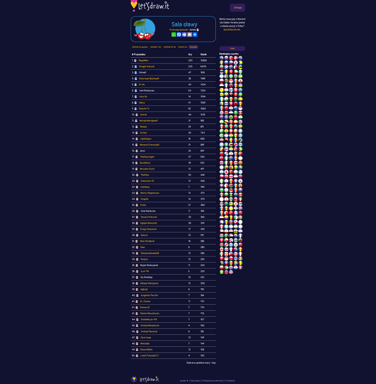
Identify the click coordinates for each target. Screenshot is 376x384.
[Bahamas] (240, 63)
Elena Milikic (146, 349)
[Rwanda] (240, 76)
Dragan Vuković (147, 66)
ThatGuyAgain (147, 156)
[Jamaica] (231, 195)
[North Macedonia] (240, 163)
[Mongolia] (235, 149)
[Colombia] (226, 217)
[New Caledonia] (240, 254)
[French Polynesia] (226, 199)
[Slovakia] (240, 190)
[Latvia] (221, 140)
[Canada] (221, 249)
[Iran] (226, 231)
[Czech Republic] (231, 63)
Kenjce (144, 259)
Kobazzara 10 (147, 181)
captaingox (145, 138)
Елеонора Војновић (149, 78)
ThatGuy (145, 174)
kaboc (142, 102)
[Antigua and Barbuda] (240, 199)
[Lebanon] (231, 154)
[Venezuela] (221, 67)
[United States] (221, 113)
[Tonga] (221, 158)
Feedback (230, 380)
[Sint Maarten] (226, 208)
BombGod (145, 162)
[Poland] (221, 81)
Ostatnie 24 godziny (140, 47)
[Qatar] (235, 67)
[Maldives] (226, 126)
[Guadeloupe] (231, 163)
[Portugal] (240, 154)
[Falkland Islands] (221, 58)
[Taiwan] (240, 245)
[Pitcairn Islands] (240, 58)
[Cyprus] (221, 199)
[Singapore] (240, 108)
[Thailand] (226, 104)
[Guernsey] (226, 254)
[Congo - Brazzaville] (221, 149)
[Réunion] (221, 208)
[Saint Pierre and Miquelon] (240, 217)
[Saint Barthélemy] (240, 236)
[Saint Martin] (226, 85)
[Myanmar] (226, 108)
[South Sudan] (221, 195)
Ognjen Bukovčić (148, 223)
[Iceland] (231, 267)
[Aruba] (231, 245)
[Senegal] (221, 63)
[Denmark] (235, 58)
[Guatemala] (240, 222)
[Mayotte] (240, 181)
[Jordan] (226, 267)
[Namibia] (235, 76)
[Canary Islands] (240, 249)
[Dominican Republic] (235, 208)
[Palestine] (221, 213)
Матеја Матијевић (149, 120)
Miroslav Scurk (147, 168)
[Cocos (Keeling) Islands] (231, 158)
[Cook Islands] (235, 108)
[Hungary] (226, 90)
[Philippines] (231, 254)
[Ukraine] (231, 208)
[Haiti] (226, 263)
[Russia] (226, 58)
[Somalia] (221, 145)
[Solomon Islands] (221, 131)
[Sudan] (231, 236)
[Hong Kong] (221, 240)
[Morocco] (240, 213)
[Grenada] (221, 272)
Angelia (144, 199)
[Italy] (226, 163)
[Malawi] (226, 272)
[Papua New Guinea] (226, 140)
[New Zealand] (221, 117)
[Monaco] (231, 81)
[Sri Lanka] (240, 186)
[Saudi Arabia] (221, 190)
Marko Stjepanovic (149, 193)
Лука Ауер (146, 337)
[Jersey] (235, 204)
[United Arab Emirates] (221, 231)
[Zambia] (226, 236)
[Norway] (240, 208)
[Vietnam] (231, 72)
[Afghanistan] (221, 263)
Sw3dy (143, 132)
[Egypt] (221, 85)
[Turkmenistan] (226, 204)
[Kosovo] (221, 126)
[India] (240, 117)
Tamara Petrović (148, 217)
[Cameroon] (231, 167)
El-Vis (142, 84)
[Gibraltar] (240, 81)
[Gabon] (231, 149)
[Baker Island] (235, 254)
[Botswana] (235, 240)
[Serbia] (221, 204)
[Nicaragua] (226, 181)
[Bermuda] (226, 176)
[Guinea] (240, 263)
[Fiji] (240, 135)
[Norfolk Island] (240, 72)
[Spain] (240, 99)
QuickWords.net (232, 29)
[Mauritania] (240, 94)
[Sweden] (240, 126)
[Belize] (235, 181)
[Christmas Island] (240, 167)
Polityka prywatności (212, 380)
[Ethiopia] (235, 122)
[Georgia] (231, 176)
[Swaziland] (235, 199)
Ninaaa (143, 126)
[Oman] (231, 258)
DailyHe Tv (144, 108)
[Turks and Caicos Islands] (235, 236)
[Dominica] (231, 117)
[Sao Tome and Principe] (221, 94)
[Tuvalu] (240, 172)
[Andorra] (231, 263)
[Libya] (235, 113)
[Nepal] (231, 240)
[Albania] (235, 104)
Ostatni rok (182, 47)
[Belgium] (231, 217)
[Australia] (231, 67)
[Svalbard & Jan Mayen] (235, 190)
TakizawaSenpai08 (149, 253)
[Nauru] (240, 90)
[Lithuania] (226, 195)
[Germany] (231, 190)
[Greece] (221, 167)
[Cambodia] (240, 267)
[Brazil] (231, 76)
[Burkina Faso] (221, 245)
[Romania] (231, 140)
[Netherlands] (240, 231)
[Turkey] (231, 213)
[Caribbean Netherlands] (231, 99)
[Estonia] (221, 72)
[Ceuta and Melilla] (235, 85)
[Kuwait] (235, 72)
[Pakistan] (221, 135)
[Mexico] (221, 254)
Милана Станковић (149, 144)
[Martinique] (231, 126)
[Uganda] (240, 113)
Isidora (144, 235)
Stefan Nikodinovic (149, 313)
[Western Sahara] (235, 186)
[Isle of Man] (221, 258)
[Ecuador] (226, 94)
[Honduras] (235, 226)
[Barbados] (231, 199)
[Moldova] (235, 154)
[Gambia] (221, 236)
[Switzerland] (231, 131)
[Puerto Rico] (226, 249)
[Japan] (226, 172)
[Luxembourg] (226, 135)
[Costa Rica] (235, 163)
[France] (231, 249)
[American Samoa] (221, 222)
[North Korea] (231, 58)
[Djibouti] (226, 99)
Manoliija (144, 343)
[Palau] (240, 131)
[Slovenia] (226, 63)
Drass (143, 205)
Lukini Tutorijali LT (149, 355)
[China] (235, 117)
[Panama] (226, 154)
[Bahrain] (226, 213)
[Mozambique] (240, 67)
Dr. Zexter (145, 301)
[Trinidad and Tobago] (231, 85)
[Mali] (235, 135)
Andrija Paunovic (149, 331)
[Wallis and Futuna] (235, 90)
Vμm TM (145, 271)
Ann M (143, 114)
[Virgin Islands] (235, 245)
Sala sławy (195, 380)
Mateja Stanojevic (149, 283)
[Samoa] (221, 154)
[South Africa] (235, 263)
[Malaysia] (240, 122)
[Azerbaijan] (231, 222)
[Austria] (235, 176)
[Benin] (226, 167)
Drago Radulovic (148, 229)
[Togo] (231, 204)
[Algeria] (235, 217)
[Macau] (226, 145)
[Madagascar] (226, 76)
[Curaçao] (235, 140)
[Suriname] (240, 195)
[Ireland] (221, 99)
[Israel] (240, 158)
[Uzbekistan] (235, 172)
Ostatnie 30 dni (170, 47)
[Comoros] (226, 240)
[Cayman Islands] (235, 249)
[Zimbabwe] (231, 145)
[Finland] (231, 90)
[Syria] (221, 217)
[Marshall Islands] (226, 67)
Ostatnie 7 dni (155, 47)
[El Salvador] (221, 172)
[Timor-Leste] (231, 172)
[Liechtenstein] (240, 176)
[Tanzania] (240, 140)
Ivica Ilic (143, 96)
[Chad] (226, 72)
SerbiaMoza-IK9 (149, 319)
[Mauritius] (240, 85)
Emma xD (145, 307)
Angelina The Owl (149, 295)
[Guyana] (240, 149)
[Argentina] (221, 76)
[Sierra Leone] (231, 226)
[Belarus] (231, 186)
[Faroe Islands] (226, 149)
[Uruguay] (240, 226)
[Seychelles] (226, 245)
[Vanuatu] (226, 81)
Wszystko (193, 47)
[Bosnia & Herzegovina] (221, 104)
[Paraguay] (231, 108)
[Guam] (226, 117)
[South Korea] (235, 63)
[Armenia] (235, 258)
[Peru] (221, 226)
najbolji (143, 289)
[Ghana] (226, 131)
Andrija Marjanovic (149, 325)
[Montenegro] (231, 122)
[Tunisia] (231, 104)
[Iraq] (231, 231)
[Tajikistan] (231, 181)
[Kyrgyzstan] (235, 94)
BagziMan (143, 60)
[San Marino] (226, 190)
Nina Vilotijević (147, 241)
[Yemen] (231, 113)
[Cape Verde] (231, 272)
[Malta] (226, 186)
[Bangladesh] (235, 99)
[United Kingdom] (221, 163)
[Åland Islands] (226, 222)
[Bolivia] (231, 135)
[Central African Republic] (235, 231)
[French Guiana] (221, 108)
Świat (232, 48)
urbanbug (144, 187)
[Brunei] (226, 122)
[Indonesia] (226, 258)
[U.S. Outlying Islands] (235, 158)
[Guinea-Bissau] (235, 167)
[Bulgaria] (221, 267)
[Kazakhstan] (226, 226)
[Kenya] (226, 113)
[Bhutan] (235, 131)
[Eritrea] (235, 145)
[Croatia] (235, 267)
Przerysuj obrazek (178, 29)
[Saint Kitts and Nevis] (240, 240)
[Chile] (221, 176)
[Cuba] (235, 213)
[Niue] (221, 90)
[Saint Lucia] (240, 145)
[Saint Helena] (235, 195)
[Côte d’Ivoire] (221, 181)
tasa (142, 247)
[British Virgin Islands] (235, 126)
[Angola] (231, 94)
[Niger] (221, 122)
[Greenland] (235, 222)
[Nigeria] (226, 158)
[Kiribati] (240, 258)
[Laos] (221, 186)
